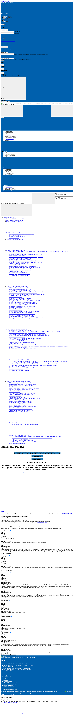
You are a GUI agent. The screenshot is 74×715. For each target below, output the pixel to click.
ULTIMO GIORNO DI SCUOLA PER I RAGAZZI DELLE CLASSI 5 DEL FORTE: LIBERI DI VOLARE (34, 331)
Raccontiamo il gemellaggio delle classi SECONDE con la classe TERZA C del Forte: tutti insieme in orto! (36, 436)
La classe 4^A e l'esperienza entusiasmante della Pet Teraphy (23, 303)
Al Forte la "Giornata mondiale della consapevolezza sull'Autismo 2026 (25, 254)
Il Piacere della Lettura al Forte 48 (17, 236)
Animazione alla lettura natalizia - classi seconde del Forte (22, 406)
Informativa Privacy (8, 681)
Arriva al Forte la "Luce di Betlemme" (18, 405)
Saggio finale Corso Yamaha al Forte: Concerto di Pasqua (22, 393)
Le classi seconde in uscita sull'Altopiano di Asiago (21, 385)
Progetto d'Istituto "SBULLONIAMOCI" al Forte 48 (21, 234)
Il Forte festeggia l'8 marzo (15, 396)
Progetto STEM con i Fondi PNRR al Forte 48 (20, 298)
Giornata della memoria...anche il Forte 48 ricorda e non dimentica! (24, 344)
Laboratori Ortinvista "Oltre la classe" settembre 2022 (24, 441)
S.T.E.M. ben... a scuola (14, 392)
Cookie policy (6, 678)
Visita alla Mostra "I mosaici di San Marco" (19, 411)
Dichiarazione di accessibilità (10, 684)
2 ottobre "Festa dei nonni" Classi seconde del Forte (21, 315)
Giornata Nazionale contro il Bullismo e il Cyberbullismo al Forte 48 (24, 398)
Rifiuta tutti (12, 516)
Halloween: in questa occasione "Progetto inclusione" (21, 367)
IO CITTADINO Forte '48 (15, 235)
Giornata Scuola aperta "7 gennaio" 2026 (18, 263)
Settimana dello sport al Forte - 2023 (17, 397)
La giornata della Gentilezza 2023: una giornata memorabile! (23, 348)
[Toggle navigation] (12, 111)
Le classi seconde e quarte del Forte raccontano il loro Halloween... (24, 311)
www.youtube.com (5, 632)
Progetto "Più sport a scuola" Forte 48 (18, 347)
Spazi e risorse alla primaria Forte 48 (14, 220)
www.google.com (5, 556)
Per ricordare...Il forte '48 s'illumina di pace (19, 299)
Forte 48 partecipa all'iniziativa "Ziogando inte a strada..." (22, 316)
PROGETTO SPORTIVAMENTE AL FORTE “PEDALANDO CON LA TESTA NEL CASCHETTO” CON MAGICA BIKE (39, 251)
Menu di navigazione (27, 215)
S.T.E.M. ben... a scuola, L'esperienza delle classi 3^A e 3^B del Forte (25, 388)
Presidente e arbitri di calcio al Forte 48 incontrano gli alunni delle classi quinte (27, 294)
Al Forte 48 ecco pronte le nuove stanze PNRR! (20, 330)
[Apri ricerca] (62, 111)
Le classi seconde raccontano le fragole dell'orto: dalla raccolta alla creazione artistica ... (32, 438)
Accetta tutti (22, 516)
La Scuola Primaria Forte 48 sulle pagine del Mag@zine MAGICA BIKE (26, 262)
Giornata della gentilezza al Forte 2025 (18, 271)
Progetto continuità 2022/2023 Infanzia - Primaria (20, 402)
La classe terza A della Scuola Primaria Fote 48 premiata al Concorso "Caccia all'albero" (29, 335)
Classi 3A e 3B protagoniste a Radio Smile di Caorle (21, 394)
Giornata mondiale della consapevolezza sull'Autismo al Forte (23, 293)
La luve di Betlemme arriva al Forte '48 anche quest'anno (22, 306)
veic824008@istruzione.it (18, 668)
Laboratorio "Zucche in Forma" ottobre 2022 (22, 440)
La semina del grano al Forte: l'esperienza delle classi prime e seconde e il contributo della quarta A (34, 363)
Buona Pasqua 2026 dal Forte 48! (17, 255)
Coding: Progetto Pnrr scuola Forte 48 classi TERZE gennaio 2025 (24, 301)
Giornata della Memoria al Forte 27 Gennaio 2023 (20, 401)
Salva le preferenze (12, 654)
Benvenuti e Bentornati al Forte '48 (17, 443)
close (2, 117)
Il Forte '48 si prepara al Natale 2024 (17, 307)
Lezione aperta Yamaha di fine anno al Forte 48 (20, 289)
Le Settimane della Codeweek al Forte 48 (18, 272)
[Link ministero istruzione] (7, 2)
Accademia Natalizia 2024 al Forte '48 (18, 304)
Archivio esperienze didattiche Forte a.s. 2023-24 (17, 329)
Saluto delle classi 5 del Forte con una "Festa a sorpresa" (22, 287)
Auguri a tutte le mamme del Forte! (17, 337)
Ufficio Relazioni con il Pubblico (10, 682)
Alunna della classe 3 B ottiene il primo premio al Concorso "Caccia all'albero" (27, 333)
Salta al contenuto (5, 1)
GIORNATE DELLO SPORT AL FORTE (19, 295)
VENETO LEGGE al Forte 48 (16, 369)
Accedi (2, 24)
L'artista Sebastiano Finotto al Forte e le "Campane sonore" (22, 384)
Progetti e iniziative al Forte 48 (13, 232)
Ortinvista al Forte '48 (14, 238)
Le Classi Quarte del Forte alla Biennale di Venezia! (21, 312)
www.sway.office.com (6, 616)
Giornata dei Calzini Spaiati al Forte (17, 399)
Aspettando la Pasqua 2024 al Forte (17, 340)
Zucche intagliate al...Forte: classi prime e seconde (20, 409)
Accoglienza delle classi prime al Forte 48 (18, 275)
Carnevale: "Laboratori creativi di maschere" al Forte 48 (22, 258)
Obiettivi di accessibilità (8, 685)
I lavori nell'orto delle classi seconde (20, 439)
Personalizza (4, 516)
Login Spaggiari (37, 56)
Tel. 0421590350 (9, 666)
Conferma (8, 101)
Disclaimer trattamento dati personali (9, 702)
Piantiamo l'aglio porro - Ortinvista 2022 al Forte (20, 435)
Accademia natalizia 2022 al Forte (17, 403)
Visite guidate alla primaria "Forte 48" (15, 239)
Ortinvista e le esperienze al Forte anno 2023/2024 (20, 360)
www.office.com (5, 600)
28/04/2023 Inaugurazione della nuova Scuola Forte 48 (21, 389)
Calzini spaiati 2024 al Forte (15, 343)
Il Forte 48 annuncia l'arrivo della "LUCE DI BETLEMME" (23, 266)
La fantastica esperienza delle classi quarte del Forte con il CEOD (27, 362)
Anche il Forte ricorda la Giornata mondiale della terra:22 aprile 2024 (25, 338)
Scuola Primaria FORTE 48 (61, 194)
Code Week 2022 (13, 422)
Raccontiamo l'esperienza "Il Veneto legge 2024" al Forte (22, 314)
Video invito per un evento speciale (17, 386)
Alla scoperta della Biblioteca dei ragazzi (18, 390)
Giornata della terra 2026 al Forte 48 (17, 253)
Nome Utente (17, 31)
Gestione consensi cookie (9, 686)
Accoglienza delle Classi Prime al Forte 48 (19, 370)
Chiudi (2, 65)
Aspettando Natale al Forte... (15, 264)
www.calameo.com (5, 531)
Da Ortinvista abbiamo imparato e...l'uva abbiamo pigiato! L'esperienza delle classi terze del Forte (34, 365)
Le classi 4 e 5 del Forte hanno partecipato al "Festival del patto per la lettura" (27, 291)
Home (56, 193)
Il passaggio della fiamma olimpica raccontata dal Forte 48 (22, 261)
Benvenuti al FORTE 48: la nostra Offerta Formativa (18, 219)
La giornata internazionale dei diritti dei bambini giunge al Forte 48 (24, 267)
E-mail (15, 54)
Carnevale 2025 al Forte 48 (15, 297)
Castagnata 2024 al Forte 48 (15, 310)
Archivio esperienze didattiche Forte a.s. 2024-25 (17, 286)
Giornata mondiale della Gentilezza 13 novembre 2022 (21, 410)
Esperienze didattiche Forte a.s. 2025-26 (15, 250)
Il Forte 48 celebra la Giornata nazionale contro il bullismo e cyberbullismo (26, 257)
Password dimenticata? (6, 35)
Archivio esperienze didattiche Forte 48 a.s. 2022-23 (18, 381)
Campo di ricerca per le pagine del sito (9, 203)
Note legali (5, 680)
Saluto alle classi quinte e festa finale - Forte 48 (20, 382)
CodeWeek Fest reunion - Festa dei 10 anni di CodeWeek (25, 424)
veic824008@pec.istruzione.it (18, 669)
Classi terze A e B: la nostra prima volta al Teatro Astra (21, 339)
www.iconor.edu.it (5, 573)
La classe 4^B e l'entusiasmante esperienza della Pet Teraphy (23, 302)
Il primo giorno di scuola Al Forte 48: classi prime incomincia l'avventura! (26, 318)
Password (16, 33)
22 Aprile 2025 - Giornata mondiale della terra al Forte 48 (22, 290)
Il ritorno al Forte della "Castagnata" (17, 366)
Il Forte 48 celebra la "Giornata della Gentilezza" (20, 308)
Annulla (2, 101)
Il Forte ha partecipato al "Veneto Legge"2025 (19, 274)
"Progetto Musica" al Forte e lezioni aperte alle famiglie (21, 342)
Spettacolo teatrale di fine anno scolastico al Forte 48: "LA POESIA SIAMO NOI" (28, 334)
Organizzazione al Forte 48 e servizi (14, 221)
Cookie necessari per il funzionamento (9, 526)
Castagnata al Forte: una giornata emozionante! (20, 268)
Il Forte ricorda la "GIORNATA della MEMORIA (20, 259)
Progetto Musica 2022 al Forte (16, 407)
